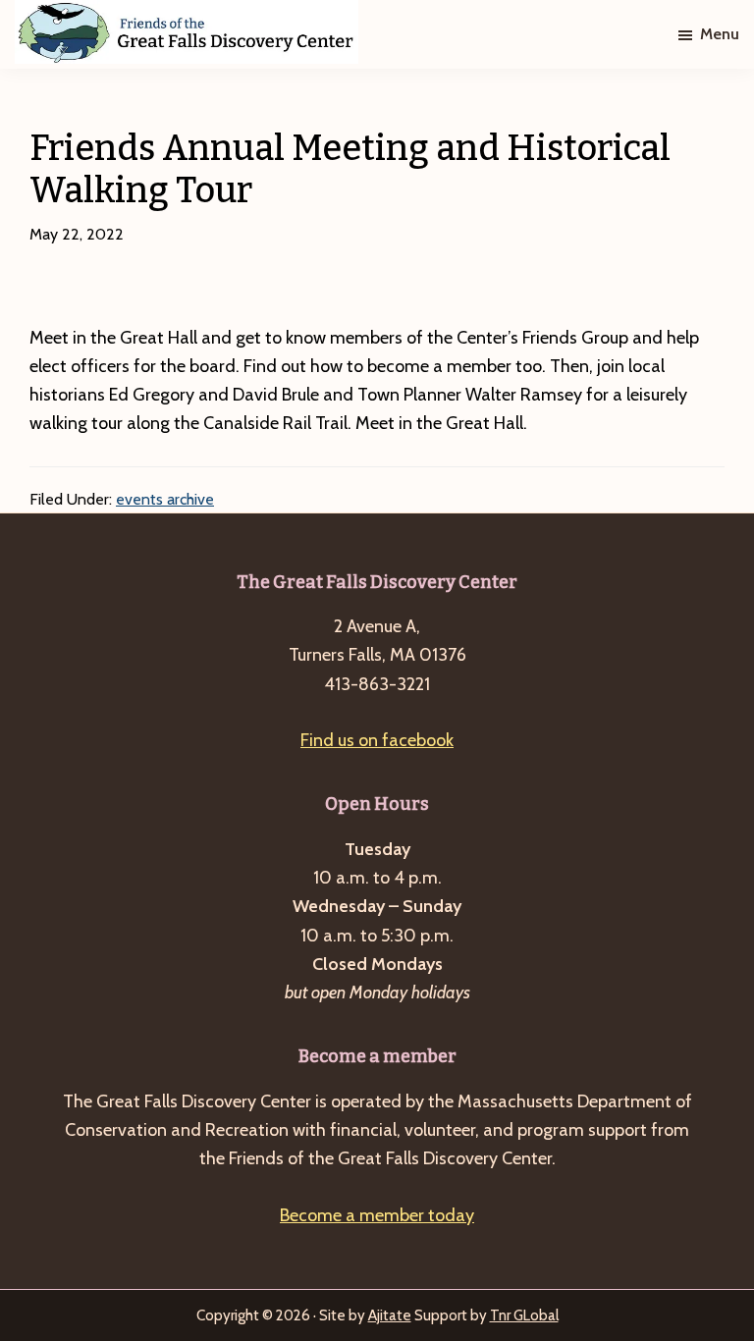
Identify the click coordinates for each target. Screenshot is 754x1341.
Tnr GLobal (524, 1315)
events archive (165, 499)
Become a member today (377, 1215)
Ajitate (389, 1315)
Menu (719, 34)
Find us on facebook (377, 740)
